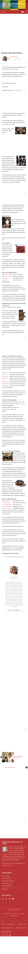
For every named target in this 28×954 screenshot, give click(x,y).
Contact (5, 913)
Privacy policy (21, 913)
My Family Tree (10, 767)
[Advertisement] (14, 31)
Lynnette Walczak (14, 56)
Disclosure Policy (14, 915)
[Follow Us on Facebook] (3, 898)
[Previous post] (1, 757)
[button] (26, 12)
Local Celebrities (11, 924)
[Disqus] (14, 797)
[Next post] (26, 767)
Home (2, 924)
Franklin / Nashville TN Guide (16, 4)
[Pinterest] (16, 610)
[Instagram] (18, 610)
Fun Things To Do (22, 924)
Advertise (15, 913)
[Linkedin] (15, 610)
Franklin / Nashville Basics (7, 928)
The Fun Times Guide (14, 863)
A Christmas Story (17, 90)
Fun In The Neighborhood (10, 49)
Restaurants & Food (21, 928)
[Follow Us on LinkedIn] (9, 898)
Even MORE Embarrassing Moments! (14, 557)
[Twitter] (11, 610)
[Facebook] (13, 610)
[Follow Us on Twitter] (6, 898)
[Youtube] (9, 610)
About (10, 913)
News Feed (5, 889)
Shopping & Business (6, 931)
